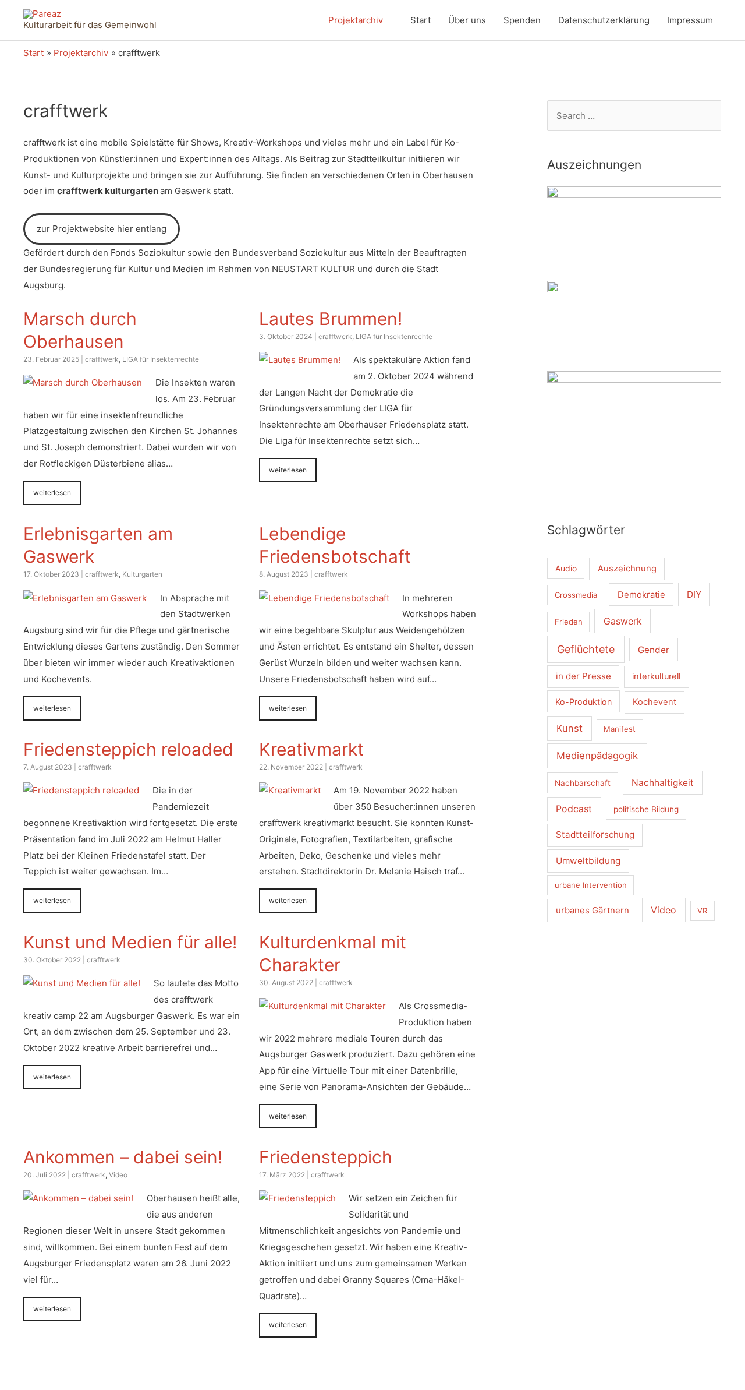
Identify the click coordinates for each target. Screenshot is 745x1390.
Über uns (467, 20)
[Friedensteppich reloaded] (81, 790)
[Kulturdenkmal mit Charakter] (322, 1005)
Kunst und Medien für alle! (130, 942)
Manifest (620, 728)
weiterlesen (52, 492)
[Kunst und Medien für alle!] (81, 983)
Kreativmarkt (311, 749)
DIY (694, 594)
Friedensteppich (325, 1156)
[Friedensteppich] (297, 1198)
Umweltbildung (588, 860)
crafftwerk (102, 359)
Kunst (569, 728)
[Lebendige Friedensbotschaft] (324, 598)
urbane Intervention (591, 885)
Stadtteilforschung (595, 834)
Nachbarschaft (583, 783)
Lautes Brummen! (330, 318)
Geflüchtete (586, 649)
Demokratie (641, 595)
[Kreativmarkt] (290, 790)
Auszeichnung (627, 568)
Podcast (574, 808)
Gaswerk (623, 621)
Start (420, 20)
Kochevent (654, 702)
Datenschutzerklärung (604, 20)
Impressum (690, 20)
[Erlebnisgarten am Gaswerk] (85, 598)
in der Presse (583, 676)
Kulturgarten (142, 574)
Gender (653, 649)
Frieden (569, 621)
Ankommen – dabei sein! (122, 1156)
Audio (566, 568)
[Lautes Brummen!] (299, 359)
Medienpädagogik (597, 755)
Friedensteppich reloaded (128, 749)
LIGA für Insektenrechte (160, 359)
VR (702, 910)
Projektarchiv (355, 20)
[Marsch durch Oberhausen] (82, 382)
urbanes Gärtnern (592, 910)
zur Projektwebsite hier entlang (101, 228)
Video (118, 1174)
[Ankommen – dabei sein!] (78, 1198)
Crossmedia (576, 594)
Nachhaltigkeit (663, 782)
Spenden (522, 20)
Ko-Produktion (583, 702)
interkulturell (656, 676)
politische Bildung (646, 809)
